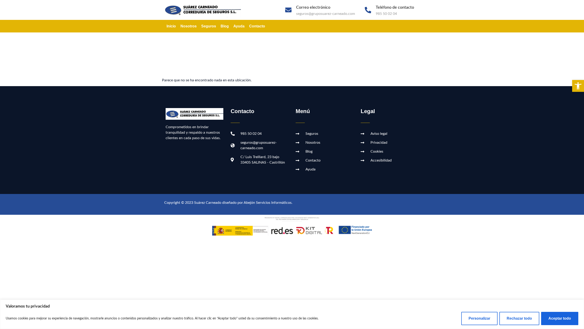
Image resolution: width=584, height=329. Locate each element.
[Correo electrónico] (288, 10)
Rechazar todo (519, 318)
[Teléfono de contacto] (368, 10)
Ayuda (239, 26)
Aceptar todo (559, 318)
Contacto (257, 26)
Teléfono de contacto (395, 7)
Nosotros (188, 26)
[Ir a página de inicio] (205, 10)
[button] (578, 86)
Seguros (208, 26)
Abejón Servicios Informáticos (268, 202)
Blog (225, 26)
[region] (292, 314)
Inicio (171, 26)
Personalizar (479, 318)
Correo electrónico (313, 7)
